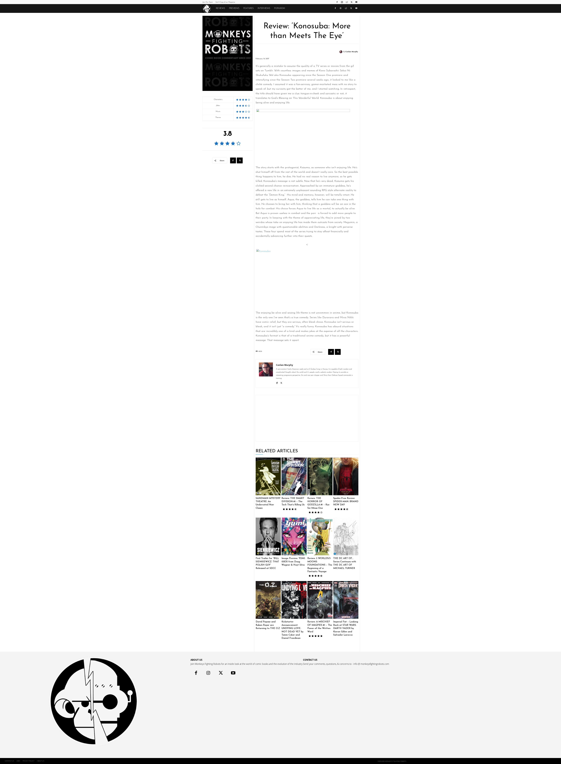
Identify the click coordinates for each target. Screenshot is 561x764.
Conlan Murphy (351, 52)
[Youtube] (356, 2)
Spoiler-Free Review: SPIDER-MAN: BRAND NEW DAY (345, 501)
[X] (351, 2)
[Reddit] (346, 2)
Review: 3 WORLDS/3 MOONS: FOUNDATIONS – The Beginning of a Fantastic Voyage (319, 565)
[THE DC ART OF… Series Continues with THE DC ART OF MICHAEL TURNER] (345, 536)
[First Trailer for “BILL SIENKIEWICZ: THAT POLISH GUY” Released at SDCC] (268, 536)
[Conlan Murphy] (341, 51)
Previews (234, 8)
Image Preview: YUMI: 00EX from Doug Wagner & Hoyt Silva (293, 561)
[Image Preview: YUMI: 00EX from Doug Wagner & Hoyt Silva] (294, 536)
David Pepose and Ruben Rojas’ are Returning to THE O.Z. (268, 625)
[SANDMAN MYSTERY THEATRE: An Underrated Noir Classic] (268, 476)
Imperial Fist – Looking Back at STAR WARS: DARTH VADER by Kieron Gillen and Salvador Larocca (345, 628)
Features (248, 8)
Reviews (220, 8)
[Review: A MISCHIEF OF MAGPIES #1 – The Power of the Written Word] (320, 600)
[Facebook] (337, 2)
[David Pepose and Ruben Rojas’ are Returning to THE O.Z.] (268, 600)
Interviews (264, 8)
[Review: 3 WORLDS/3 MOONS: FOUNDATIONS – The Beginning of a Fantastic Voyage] (320, 536)
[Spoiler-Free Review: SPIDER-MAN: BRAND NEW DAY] (345, 476)
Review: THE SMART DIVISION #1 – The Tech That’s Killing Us (293, 501)
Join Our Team (207, 2)
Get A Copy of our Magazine (225, 2)
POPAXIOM (279, 8)
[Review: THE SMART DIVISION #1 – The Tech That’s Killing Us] (294, 476)
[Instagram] (342, 2)
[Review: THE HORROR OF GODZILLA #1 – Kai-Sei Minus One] (320, 476)
